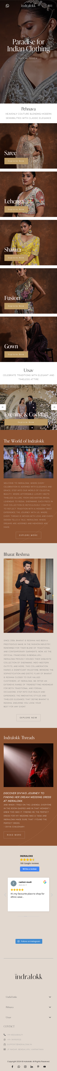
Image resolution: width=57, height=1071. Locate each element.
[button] (3, 407)
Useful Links (11, 997)
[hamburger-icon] (50, 6)
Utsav (8, 1017)
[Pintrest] (38, 1066)
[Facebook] (12, 1066)
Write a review (30, 869)
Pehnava (9, 1007)
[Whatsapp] (7, 5)
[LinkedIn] (32, 1066)
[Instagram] (25, 1066)
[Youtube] (44, 1066)
